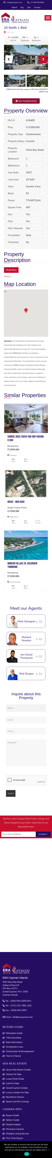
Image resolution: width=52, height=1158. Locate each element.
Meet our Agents (26, 608)
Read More (11, 270)
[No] (48, 1149)
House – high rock (26, 483)
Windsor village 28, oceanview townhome (26, 545)
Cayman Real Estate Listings (31, 819)
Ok (26, 1154)
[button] (26, 101)
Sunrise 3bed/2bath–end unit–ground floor (26, 418)
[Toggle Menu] (48, 17)
